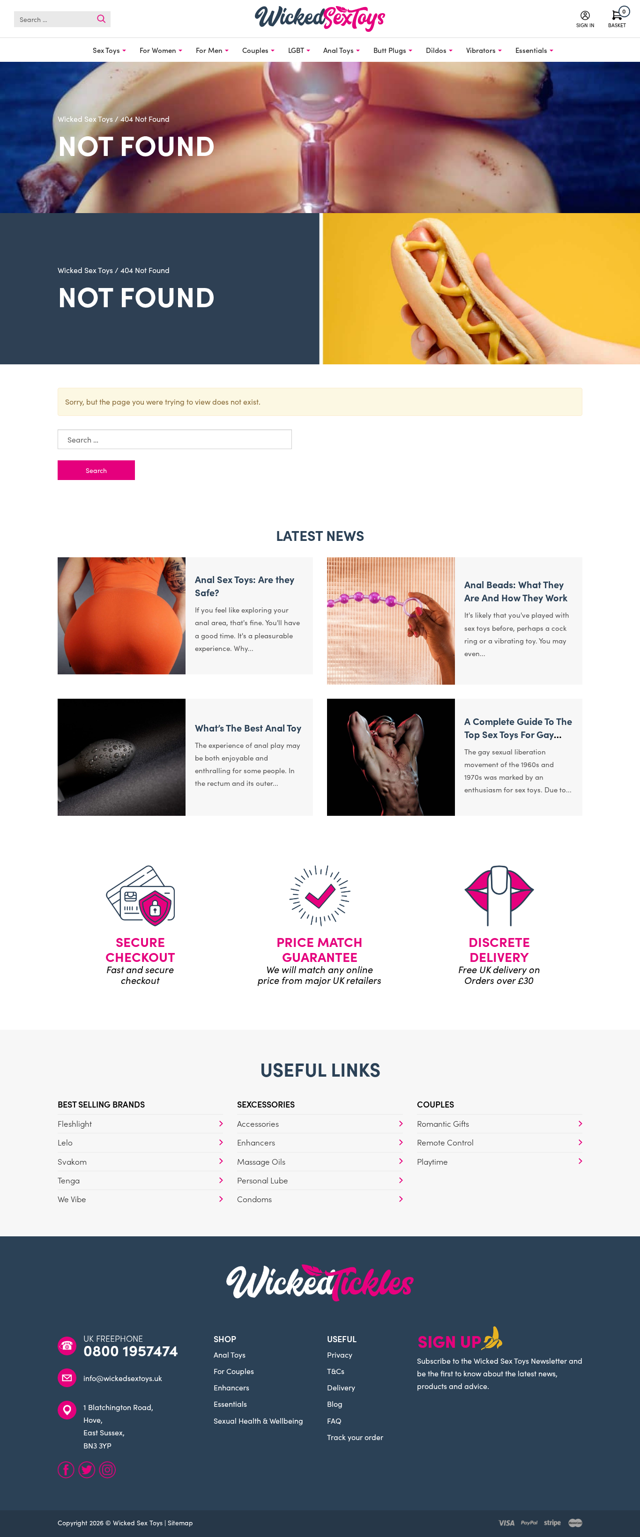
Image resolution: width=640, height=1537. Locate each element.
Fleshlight (75, 1123)
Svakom (72, 1161)
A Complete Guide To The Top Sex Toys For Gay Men (518, 734)
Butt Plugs (389, 50)
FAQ (334, 1420)
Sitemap (180, 1522)
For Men (209, 50)
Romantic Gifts (443, 1123)
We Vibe (72, 1198)
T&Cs (335, 1371)
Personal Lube (262, 1180)
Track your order (355, 1437)
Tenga (69, 1180)
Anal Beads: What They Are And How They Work (515, 590)
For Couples (234, 1371)
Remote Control (445, 1142)
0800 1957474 (130, 1350)
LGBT (296, 50)
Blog (334, 1403)
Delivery (341, 1387)
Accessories (258, 1123)
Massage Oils (261, 1161)
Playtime (432, 1161)
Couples (255, 50)
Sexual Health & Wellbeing (258, 1420)
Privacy (339, 1354)
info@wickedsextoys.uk (122, 1378)
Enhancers (256, 1142)
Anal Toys (338, 50)
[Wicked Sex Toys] (320, 19)
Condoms (254, 1198)
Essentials (531, 50)
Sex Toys (106, 50)
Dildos (436, 50)
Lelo (65, 1142)
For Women (158, 50)
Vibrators (481, 50)
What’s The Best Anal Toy (248, 727)
